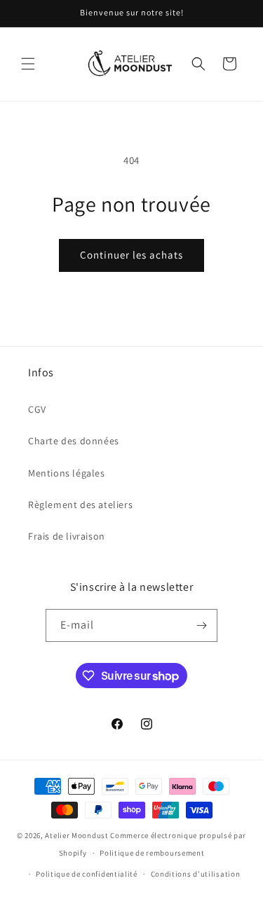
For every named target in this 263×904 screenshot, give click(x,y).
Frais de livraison (66, 536)
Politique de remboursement (152, 853)
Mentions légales (66, 473)
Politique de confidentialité (86, 874)
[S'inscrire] (201, 625)
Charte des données (73, 440)
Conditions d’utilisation (196, 874)
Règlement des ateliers (80, 504)
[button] (28, 63)
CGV (37, 409)
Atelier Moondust (76, 835)
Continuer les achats (131, 254)
